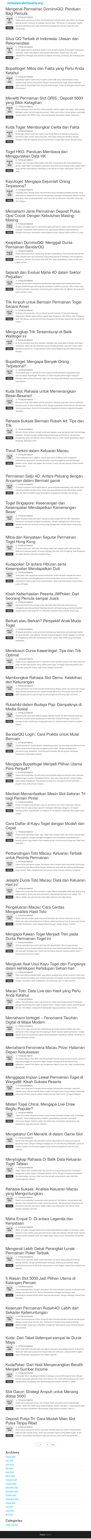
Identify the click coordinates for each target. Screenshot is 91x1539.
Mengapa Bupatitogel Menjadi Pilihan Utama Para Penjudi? (44, 766)
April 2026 (10, 1472)
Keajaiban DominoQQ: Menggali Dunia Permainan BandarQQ (39, 244)
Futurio (48, 1534)
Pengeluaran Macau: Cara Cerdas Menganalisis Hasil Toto (35, 909)
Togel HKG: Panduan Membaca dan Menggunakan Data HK (36, 154)
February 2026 (11, 1479)
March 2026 (10, 1476)
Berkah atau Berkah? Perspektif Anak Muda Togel (43, 623)
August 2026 (11, 1456)
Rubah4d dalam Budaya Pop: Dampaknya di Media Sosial (44, 706)
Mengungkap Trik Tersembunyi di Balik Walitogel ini (39, 334)
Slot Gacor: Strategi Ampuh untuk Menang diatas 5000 (42, 1393)
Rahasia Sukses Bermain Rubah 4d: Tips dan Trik (45, 423)
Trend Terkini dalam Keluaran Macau (37, 450)
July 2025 (9, 1506)
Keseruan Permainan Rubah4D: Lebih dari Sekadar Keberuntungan (42, 1310)
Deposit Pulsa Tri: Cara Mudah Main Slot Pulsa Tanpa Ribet (40, 1421)
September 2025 (12, 1499)
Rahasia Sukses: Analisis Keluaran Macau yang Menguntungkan (42, 1191)
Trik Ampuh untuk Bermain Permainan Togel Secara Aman (43, 304)
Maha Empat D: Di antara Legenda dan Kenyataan (39, 1221)
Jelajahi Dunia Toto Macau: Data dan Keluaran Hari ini (45, 882)
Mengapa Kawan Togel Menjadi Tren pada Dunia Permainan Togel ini (42, 936)
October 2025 (11, 1495)
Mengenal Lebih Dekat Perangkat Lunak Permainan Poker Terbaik (40, 1250)
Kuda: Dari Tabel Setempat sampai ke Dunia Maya (43, 1340)
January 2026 (11, 1483)
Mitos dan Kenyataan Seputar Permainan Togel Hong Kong (41, 539)
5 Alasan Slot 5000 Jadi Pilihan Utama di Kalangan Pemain (40, 1280)
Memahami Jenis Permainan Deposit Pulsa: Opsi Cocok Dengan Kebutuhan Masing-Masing (43, 215)
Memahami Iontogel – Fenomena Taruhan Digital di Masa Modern (41, 1020)
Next (53, 1444)
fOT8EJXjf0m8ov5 (25, 17)
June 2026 (10, 1464)
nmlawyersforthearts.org (25, 3)
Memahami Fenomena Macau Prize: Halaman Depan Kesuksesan (45, 1049)
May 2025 (9, 1514)
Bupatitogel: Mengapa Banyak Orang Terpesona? (37, 363)
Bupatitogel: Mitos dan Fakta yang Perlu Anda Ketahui (45, 70)
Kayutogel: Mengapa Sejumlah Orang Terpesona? (38, 183)
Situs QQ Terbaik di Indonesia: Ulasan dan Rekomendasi (42, 41)
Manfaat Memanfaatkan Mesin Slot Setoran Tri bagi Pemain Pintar (45, 796)
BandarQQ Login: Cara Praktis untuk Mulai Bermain (42, 736)
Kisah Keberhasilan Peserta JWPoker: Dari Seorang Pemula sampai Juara (42, 596)
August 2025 (11, 1503)
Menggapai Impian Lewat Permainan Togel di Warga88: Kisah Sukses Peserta (44, 1079)
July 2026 (9, 1460)
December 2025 (12, 1487)
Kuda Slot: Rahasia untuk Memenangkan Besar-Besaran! (41, 393)
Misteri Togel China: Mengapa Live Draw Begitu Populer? (40, 1106)
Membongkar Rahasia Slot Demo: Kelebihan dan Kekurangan (44, 679)
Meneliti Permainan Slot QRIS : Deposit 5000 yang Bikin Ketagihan (44, 100)
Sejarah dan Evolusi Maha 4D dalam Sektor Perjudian (43, 274)
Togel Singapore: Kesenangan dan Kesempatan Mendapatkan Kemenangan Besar (41, 507)
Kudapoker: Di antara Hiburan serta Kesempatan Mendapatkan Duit (36, 566)
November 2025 (12, 1491)
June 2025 (10, 1510)
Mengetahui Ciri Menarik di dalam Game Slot (44, 1134)
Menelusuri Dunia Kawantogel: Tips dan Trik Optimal (43, 652)
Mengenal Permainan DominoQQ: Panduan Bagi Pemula (43, 11)
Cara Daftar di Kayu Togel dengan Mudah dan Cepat (45, 825)
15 (47, 1444)
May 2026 (9, 1468)
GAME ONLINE (12, 1524)
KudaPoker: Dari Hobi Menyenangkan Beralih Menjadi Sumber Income (44, 1367)
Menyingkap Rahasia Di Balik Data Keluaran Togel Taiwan (43, 1161)
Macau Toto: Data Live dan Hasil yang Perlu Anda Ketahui (43, 993)
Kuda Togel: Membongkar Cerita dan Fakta (42, 127)
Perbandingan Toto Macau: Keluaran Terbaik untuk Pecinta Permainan (44, 855)
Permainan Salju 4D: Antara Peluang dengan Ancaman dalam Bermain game (44, 478)
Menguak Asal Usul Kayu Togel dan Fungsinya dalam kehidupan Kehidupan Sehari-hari (45, 966)
